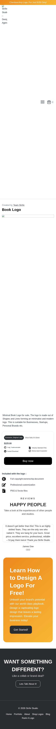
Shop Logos (37, 714)
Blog (48, 714)
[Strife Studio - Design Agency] (4, 102)
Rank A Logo (28, 718)
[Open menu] (42, 102)
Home (9, 714)
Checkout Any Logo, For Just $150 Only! (28, 2)
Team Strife (18, 205)
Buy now (28, 461)
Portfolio (18, 714)
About (27, 714)
